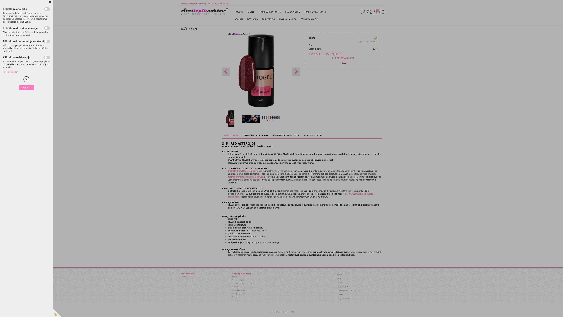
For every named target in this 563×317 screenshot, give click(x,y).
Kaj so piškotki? (10, 71)
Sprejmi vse (26, 87)
